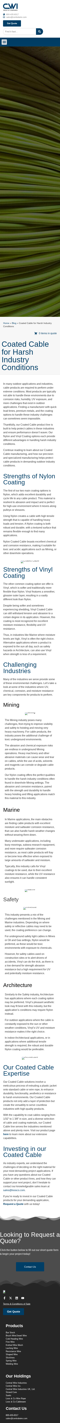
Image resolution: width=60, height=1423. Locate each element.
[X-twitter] (10, 1298)
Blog (14, 323)
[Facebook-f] (4, 1298)
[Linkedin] (16, 1298)
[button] (4, 42)
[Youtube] (22, 1298)
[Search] (39, 31)
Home (6, 323)
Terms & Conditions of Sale (16, 1304)
